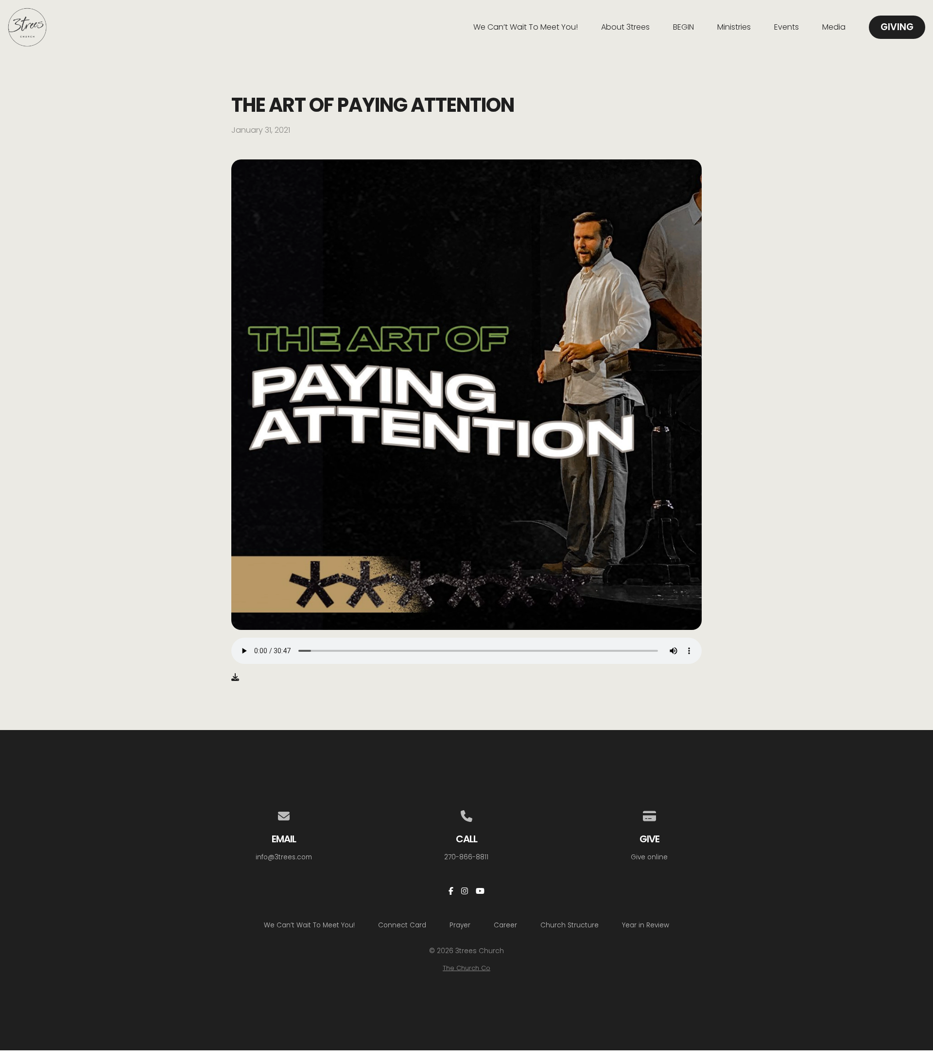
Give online (649, 857)
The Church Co (466, 968)
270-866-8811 (466, 857)
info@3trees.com (284, 857)
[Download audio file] (235, 677)
